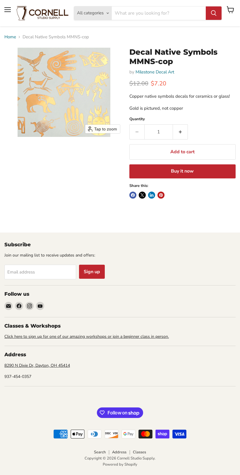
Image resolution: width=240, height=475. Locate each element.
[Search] (214, 13)
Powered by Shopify (120, 464)
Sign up (92, 272)
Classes (139, 452)
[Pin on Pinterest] (160, 195)
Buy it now (182, 171)
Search (100, 452)
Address (119, 452)
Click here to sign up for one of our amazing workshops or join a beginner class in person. (86, 336)
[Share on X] (142, 195)
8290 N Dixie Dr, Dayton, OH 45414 (37, 365)
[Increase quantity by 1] (180, 132)
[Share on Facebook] (132, 195)
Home (10, 37)
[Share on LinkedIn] (151, 195)
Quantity (137, 119)
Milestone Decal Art (155, 72)
